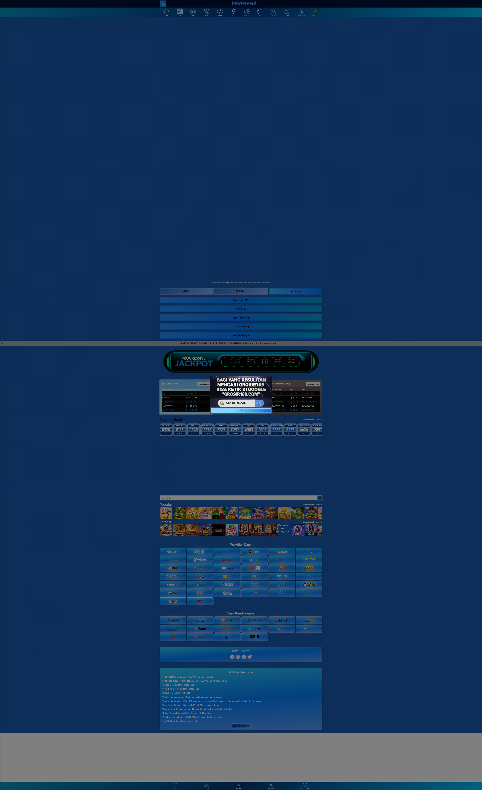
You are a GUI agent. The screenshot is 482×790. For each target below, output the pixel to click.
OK (241, 410)
